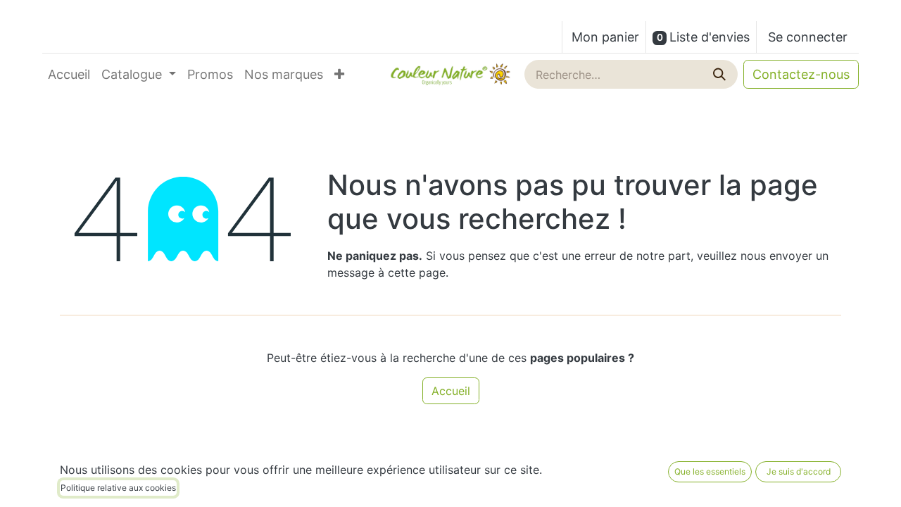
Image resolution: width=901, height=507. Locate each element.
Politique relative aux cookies (118, 487)
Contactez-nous (801, 74)
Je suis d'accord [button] (799, 471)
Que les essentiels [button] (709, 471)
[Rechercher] (721, 74)
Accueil (450, 391)
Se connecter (808, 37)
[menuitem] (69, 74)
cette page (417, 272)
